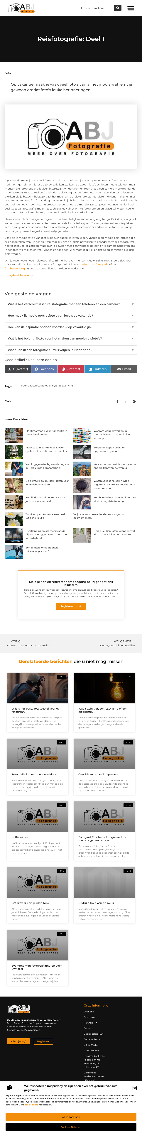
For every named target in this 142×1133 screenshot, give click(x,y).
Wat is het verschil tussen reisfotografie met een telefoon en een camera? (71, 304)
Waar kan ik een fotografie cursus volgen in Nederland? (71, 350)
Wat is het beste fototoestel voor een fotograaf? (36, 710)
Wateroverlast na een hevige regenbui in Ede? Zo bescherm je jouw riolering (114, 484)
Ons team (89, 1017)
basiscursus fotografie (94, 264)
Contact (88, 1028)
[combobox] (96, 8)
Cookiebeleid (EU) (94, 1033)
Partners (88, 1022)
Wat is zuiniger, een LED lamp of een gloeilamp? (103, 710)
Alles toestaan (71, 1116)
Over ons (89, 1011)
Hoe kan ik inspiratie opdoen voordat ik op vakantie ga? (71, 327)
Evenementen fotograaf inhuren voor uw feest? (37, 967)
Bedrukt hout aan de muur (96, 903)
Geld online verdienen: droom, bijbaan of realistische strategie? (94, 1080)
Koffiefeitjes (20, 837)
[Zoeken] (117, 8)
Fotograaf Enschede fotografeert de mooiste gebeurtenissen (102, 838)
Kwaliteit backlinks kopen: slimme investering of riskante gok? (94, 1061)
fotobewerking (15, 268)
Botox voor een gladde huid (30, 903)
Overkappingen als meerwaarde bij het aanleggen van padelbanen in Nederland (47, 534)
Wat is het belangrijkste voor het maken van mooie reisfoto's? (71, 338)
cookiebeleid (31, 1104)
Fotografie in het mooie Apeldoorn (35, 774)
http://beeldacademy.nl (20, 275)
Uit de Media (91, 1044)
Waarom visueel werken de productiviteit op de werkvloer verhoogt (112, 434)
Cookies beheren (71, 1127)
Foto (8, 73)
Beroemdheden (92, 1039)
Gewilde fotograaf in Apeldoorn (99, 774)
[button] (134, 1088)
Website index (91, 1050)
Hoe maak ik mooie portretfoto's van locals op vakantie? (71, 315)
